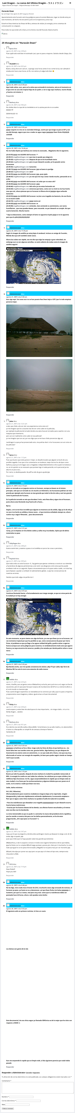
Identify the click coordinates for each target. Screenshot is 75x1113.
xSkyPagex (13, 543)
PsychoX (13, 559)
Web (3, 1105)
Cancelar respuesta (33, 1073)
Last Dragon (7, 14)
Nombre (5, 1097)
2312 (11, 864)
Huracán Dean (8, 11)
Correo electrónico (9, 1101)
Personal (31, 14)
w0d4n (12, 680)
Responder (10, 57)
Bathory (12, 102)
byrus (12, 49)
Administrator (15, 82)
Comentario (6, 1081)
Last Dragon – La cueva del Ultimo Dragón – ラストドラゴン (32, 3)
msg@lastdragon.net (21, 157)
